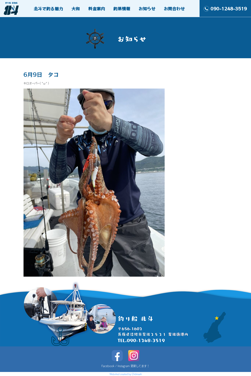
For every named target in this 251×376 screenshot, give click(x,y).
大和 (75, 8)
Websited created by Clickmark (126, 374)
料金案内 (96, 8)
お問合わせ (174, 8)
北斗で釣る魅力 (48, 8)
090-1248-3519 (229, 8)
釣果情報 (121, 8)
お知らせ (147, 8)
